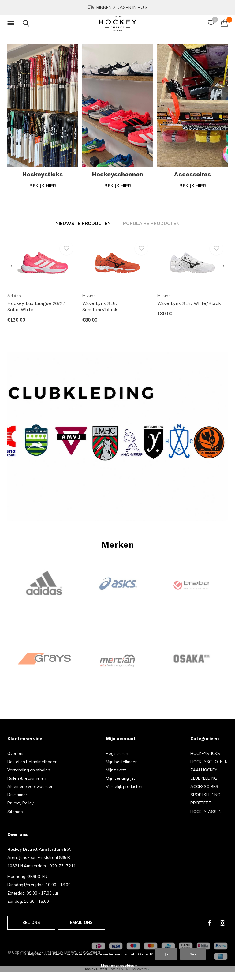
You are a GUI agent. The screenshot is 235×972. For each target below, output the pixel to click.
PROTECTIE (200, 803)
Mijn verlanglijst (120, 778)
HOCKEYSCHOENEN (209, 761)
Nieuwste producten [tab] (83, 223)
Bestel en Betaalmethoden (32, 761)
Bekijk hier (42, 186)
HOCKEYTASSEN (206, 811)
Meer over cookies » (119, 965)
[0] (224, 23)
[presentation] (11, 266)
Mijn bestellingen (122, 761)
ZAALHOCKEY (203, 769)
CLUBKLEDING (203, 778)
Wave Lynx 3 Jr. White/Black (189, 303)
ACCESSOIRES (204, 786)
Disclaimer (17, 794)
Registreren (117, 753)
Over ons (15, 753)
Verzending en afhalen (28, 769)
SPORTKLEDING (205, 794)
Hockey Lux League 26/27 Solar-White (36, 307)
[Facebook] (209, 923)
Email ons (81, 922)
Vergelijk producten (124, 786)
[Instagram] (222, 923)
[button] (12, 23)
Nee (192, 954)
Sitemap (15, 811)
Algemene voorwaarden (30, 786)
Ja (166, 954)
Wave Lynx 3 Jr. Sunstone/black (100, 307)
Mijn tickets (116, 769)
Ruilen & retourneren (26, 778)
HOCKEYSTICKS (205, 753)
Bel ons (31, 922)
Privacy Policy (20, 803)
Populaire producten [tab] (151, 223)
